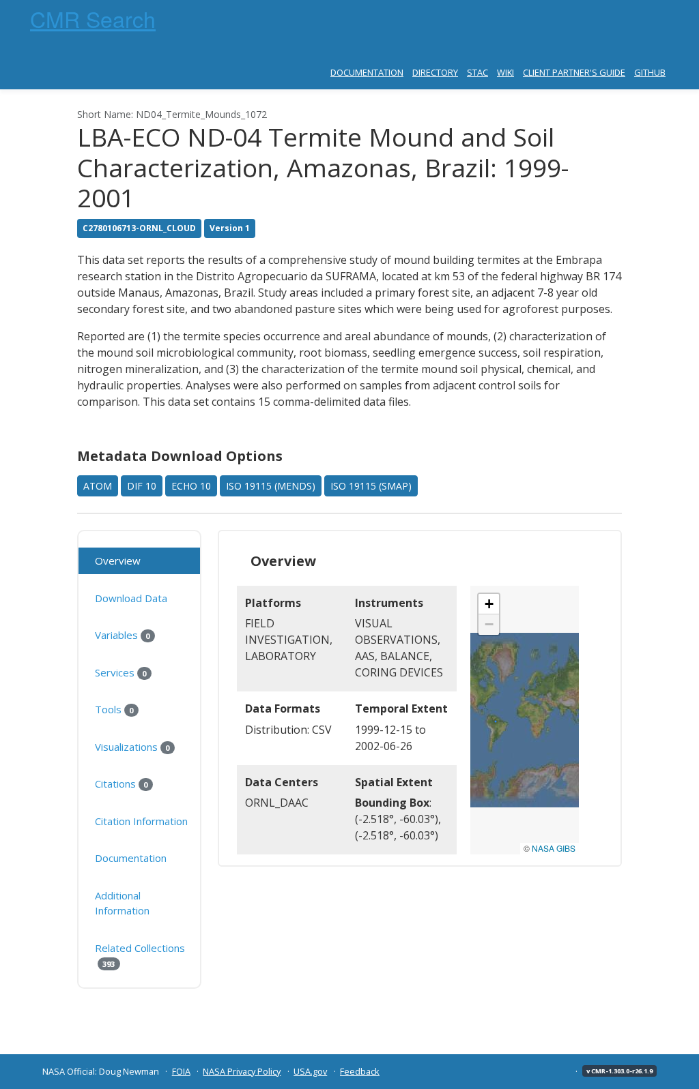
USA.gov (310, 1071)
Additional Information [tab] (122, 903)
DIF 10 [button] (141, 485)
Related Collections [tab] (140, 955)
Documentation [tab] (131, 858)
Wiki (505, 72)
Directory (435, 72)
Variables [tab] (122, 635)
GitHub (650, 72)
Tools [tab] (114, 709)
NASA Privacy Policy (242, 1071)
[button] (489, 604)
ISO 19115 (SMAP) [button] (371, 485)
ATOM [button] (97, 485)
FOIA (181, 1071)
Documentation (366, 72)
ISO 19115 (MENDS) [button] (270, 485)
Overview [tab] (118, 560)
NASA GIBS (553, 848)
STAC (477, 72)
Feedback (360, 1071)
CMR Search (93, 18)
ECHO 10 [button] (191, 485)
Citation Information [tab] (141, 821)
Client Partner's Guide (574, 72)
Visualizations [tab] (132, 747)
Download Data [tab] (131, 598)
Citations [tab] (121, 783)
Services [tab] (120, 672)
